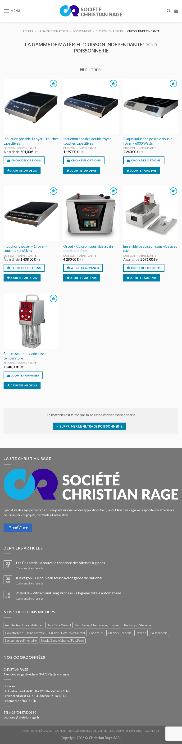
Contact (152, 730)
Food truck (96, 633)
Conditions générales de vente (81, 730)
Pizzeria (141, 633)
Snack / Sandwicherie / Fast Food (62, 640)
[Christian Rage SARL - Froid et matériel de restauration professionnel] (91, 11)
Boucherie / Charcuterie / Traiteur (97, 625)
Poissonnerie (159, 633)
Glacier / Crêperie (120, 633)
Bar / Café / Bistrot (59, 625)
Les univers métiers (126, 730)
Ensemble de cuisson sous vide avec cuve (150, 248)
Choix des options (26, 160)
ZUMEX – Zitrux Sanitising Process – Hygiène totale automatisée (68, 593)
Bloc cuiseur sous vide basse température (25, 356)
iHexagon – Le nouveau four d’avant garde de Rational (59, 577)
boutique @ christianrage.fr (21, 717)
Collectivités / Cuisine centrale (25, 633)
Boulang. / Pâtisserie (137, 625)
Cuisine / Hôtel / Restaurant (67, 633)
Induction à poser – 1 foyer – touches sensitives (25, 248)
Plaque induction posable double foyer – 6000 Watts (147, 141)
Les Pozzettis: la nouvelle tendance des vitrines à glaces (60, 562)
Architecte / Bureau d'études (24, 625)
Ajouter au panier (85, 267)
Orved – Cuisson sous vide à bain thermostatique (88, 248)
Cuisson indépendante (20, 148)
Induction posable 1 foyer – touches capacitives (31, 141)
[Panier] (176, 11)
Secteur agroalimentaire (21, 640)
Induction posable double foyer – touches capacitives (88, 141)
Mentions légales (37, 730)
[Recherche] (168, 10)
